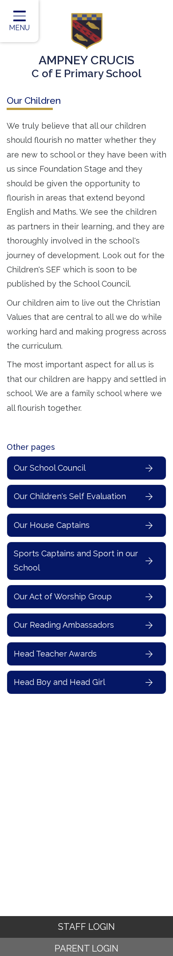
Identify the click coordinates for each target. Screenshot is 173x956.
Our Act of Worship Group (63, 596)
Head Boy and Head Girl (59, 682)
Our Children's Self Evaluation (70, 496)
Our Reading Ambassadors (64, 624)
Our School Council (50, 467)
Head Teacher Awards (55, 653)
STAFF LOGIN (86, 926)
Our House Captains (52, 525)
